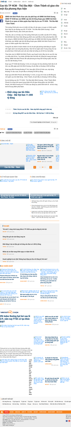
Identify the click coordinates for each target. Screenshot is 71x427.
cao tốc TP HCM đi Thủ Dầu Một (42, 132)
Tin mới (6, 226)
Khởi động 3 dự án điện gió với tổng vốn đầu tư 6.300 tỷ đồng (22, 244)
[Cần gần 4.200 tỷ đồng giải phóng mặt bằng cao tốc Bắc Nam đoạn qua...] (31, 147)
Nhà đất (39, 161)
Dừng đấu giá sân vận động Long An (14, 237)
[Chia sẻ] (1, 20)
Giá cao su (35, 404)
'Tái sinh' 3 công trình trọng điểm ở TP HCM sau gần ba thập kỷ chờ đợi (25, 229)
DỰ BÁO (12, 412)
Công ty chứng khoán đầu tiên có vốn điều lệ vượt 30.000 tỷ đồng (48, 296)
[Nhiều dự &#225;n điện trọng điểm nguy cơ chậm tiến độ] (65, 381)
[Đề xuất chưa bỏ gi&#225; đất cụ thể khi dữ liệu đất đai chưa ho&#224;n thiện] (39, 381)
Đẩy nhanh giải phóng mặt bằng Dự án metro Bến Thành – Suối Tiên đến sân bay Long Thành (45, 216)
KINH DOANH (59, 412)
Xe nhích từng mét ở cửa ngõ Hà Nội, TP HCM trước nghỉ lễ (43, 196)
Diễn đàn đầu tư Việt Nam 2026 (57, 404)
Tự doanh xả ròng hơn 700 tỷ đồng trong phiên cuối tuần (52, 359)
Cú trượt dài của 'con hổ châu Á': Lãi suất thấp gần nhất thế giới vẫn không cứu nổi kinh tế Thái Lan (9, 299)
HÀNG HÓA (17, 412)
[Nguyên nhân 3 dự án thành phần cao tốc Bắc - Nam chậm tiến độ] (31, 158)
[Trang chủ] (1, 16)
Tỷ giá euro (37, 401)
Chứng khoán (43, 300)
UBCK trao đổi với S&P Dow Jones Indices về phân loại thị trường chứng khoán (51, 319)
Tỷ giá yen (30, 401)
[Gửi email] (57, 12)
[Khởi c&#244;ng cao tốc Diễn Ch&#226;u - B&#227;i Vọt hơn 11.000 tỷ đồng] (47, 98)
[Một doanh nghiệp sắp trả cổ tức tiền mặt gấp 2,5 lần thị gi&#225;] (29, 291)
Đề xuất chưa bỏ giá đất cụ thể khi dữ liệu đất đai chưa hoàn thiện (52, 380)
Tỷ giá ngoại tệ (16, 401)
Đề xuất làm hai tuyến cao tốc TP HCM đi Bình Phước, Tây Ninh (13, 196)
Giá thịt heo (23, 404)
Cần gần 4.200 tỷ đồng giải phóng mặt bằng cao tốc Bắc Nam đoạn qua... (45, 146)
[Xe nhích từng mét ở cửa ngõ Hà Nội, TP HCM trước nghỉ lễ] (44, 188)
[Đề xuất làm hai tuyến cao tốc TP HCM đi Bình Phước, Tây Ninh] (14, 188)
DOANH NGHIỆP (51, 412)
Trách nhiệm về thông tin (8, 425)
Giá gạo (29, 404)
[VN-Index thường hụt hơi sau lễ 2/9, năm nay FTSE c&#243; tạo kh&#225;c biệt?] (16, 335)
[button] (34, 167)
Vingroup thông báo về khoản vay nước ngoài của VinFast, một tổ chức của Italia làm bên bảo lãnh (9, 277)
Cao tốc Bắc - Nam (12, 167)
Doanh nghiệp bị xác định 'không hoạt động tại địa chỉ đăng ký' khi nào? (25, 259)
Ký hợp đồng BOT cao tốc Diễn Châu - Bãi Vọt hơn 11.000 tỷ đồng (33, 113)
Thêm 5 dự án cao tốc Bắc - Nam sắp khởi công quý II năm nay (32, 109)
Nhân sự (30, 1)
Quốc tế (2, 304)
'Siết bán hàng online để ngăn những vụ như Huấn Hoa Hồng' (45, 201)
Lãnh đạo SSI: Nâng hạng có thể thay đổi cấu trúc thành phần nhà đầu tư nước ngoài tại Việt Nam (30, 377)
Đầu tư (24, 1)
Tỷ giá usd (23, 401)
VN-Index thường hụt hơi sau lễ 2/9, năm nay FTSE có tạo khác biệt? (15, 319)
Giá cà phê (50, 401)
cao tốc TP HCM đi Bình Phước (13, 132)
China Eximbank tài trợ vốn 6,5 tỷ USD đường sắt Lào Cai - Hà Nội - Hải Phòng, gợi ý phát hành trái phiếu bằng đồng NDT (44, 207)
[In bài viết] (55, 13)
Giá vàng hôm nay (7, 401)
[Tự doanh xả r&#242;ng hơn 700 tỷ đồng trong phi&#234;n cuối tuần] (39, 360)
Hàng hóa (47, 345)
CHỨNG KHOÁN (42, 412)
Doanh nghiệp (23, 281)
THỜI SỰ (6, 412)
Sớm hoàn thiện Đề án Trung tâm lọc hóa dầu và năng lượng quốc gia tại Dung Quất (52, 339)
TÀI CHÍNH (29, 412)
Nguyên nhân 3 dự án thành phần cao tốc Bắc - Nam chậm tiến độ (45, 157)
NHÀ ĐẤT (36, 412)
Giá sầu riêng (15, 404)
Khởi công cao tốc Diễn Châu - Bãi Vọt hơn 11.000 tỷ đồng (20, 95)
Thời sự (4, 2)
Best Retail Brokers (44, 404)
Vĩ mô (10, 1)
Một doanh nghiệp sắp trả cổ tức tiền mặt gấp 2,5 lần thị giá (28, 295)
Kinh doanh (2, 282)
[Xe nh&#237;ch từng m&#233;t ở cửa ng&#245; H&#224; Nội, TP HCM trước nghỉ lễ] (65, 319)
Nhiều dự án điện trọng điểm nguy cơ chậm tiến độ (18, 252)
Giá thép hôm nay (7, 404)
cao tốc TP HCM (28, 132)
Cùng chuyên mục (38, 177)
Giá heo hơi (44, 401)
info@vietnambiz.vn (10, 424)
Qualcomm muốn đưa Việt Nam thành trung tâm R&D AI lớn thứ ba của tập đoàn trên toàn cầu (44, 212)
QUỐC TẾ (24, 412)
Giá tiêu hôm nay (59, 401)
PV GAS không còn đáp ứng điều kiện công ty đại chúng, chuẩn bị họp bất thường (28, 276)
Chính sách (16, 1)
